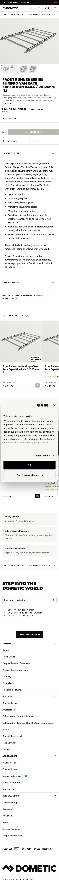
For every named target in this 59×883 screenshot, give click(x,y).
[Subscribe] (54, 600)
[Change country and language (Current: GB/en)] (55, 2)
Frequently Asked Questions (16, 663)
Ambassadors (8, 709)
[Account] (39, 8)
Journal (5, 729)
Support (6, 643)
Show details (43, 455)
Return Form (8, 683)
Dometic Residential (21, 736)
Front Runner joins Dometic (21, 2)
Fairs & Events (9, 742)
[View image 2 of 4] (14, 69)
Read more (7, 103)
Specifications (11, 282)
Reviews (6, 749)
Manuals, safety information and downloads (22, 297)
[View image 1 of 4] (5, 69)
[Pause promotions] (4, 2)
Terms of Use (8, 789)
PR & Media (17, 815)
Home (4, 15)
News (14, 822)
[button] (9, 141)
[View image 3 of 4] (24, 69)
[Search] (31, 8)
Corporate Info (10, 796)
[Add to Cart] (37, 496)
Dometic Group (19, 802)
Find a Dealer (8, 656)
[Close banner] (54, 405)
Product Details (11, 153)
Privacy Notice (9, 762)
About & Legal (9, 756)
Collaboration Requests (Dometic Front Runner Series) (28, 723)
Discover (7, 696)
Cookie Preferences (11, 776)
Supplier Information (12, 835)
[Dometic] (10, 8)
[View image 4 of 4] (33, 69)
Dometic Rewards (10, 703)
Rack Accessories (36, 15)
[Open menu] (55, 8)
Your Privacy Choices (27, 475)
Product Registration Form (15, 670)
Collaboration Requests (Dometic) (18, 716)
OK (29, 465)
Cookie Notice (9, 769)
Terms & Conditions (11, 782)
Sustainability (8, 809)
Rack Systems (17, 15)
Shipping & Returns (11, 689)
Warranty (6, 676)
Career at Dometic (20, 828)
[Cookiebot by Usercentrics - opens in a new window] (36, 405)
